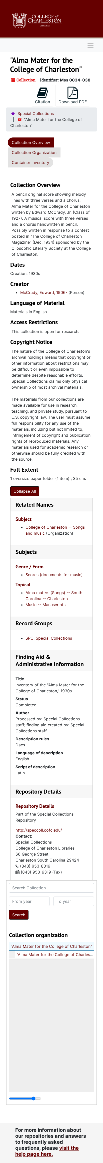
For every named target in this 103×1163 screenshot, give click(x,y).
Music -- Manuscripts (46, 604)
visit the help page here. (47, 1151)
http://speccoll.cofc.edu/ (39, 830)
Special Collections (36, 113)
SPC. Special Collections (49, 638)
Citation (42, 101)
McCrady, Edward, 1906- (43, 292)
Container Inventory (30, 162)
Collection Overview (31, 142)
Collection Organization (34, 152)
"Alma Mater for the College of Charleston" (51, 946)
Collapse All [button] (25, 491)
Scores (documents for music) (54, 574)
